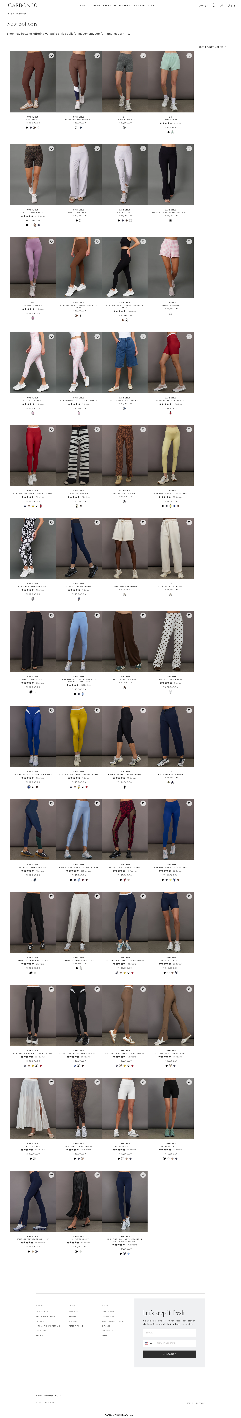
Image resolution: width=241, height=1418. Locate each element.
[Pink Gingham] (33, 413)
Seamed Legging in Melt (78, 586)
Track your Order (45, 1316)
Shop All (40, 1335)
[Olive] (168, 782)
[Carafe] (35, 127)
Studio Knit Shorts (125, 120)
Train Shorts (170, 120)
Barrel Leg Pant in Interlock (33, 960)
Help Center (108, 1312)
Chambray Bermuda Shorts (124, 401)
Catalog (106, 1326)
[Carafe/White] (77, 315)
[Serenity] (82, 694)
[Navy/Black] (79, 599)
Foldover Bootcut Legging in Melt (170, 213)
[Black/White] (81, 315)
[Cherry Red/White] (170, 413)
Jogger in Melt (33, 120)
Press (104, 1335)
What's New (42, 1312)
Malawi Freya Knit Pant (124, 494)
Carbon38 (49, 1403)
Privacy (200, 1403)
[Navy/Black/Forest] (81, 127)
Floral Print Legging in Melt (33, 586)
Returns (40, 1321)
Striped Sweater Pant (79, 494)
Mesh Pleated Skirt (33, 1146)
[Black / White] (33, 787)
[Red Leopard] (124, 880)
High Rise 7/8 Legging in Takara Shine (78, 867)
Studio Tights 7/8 (33, 306)
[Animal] (124, 501)
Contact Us (108, 1316)
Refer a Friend (76, 1326)
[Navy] (172, 782)
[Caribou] (170, 1066)
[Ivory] (35, 1158)
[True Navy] (166, 506)
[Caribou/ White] (29, 506)
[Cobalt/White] (29, 787)
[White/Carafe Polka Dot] (170, 692)
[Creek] (172, 132)
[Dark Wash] (124, 408)
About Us (73, 1312)
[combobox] (148, 1343)
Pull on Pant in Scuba (124, 679)
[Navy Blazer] (31, 127)
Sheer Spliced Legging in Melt (124, 867)
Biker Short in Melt (33, 213)
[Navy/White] (25, 506)
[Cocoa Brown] (178, 506)
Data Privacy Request (113, 1321)
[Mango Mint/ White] (33, 506)
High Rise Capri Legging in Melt (124, 774)
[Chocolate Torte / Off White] (81, 506)
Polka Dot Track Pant (170, 679)
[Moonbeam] (35, 973)
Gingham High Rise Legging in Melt (78, 401)
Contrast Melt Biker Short (170, 401)
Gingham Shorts (170, 306)
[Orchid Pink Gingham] (170, 313)
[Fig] (82, 880)
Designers (41, 1331)
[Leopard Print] (35, 225)
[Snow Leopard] (128, 880)
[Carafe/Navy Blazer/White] (77, 127)
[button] (120, 1414)
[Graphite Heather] (124, 127)
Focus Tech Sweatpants (170, 774)
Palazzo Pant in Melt (79, 213)
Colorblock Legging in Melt (79, 120)
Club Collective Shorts (124, 586)
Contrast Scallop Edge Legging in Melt (78, 307)
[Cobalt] (174, 506)
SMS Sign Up (107, 1331)
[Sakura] (33, 318)
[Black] (27, 127)
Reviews (73, 1321)
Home (9, 14)
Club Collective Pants (170, 586)
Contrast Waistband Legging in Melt (32, 494)
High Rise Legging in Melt (78, 1146)
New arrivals (212, 47)
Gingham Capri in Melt (33, 401)
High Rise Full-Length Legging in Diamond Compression (78, 680)
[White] (39, 127)
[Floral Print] (33, 599)
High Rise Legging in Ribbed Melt (170, 494)
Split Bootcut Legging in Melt (170, 1053)
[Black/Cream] (77, 506)
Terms (190, 1403)
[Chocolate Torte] (37, 787)
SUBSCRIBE (169, 1354)
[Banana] (170, 506)
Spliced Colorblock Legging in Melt (33, 774)
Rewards (73, 1316)
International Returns (48, 1326)
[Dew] (124, 594)
